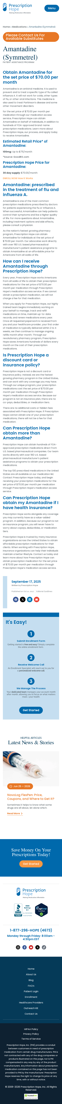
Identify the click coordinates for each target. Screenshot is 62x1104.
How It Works (25, 178)
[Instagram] (18, 947)
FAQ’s (31, 985)
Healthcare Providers (31, 1002)
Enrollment (31, 997)
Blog (31, 980)
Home (6, 26)
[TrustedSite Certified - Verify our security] (31, 1098)
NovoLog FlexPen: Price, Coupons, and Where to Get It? (30, 797)
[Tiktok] (44, 947)
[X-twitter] (37, 947)
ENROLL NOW (10, 178)
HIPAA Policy (31, 1029)
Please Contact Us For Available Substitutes (25, 37)
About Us (31, 974)
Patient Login (31, 991)
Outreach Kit (31, 1008)
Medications (19, 26)
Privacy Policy (31, 1034)
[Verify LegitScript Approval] (41, 916)
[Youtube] (31, 947)
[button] (15, 599)
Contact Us (31, 1013)
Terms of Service (31, 1038)
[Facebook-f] (24, 947)
